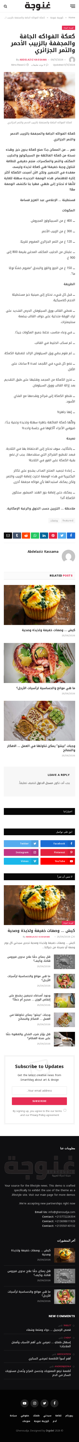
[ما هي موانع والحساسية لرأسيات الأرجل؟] (39, 663)
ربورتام (69, 1415)
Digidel (50, 1430)
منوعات (26, 1421)
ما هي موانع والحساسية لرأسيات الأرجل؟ (45, 688)
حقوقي (25, 1415)
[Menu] (72, 6)
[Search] (6, 6)
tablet (67, 1325)
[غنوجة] (37, 6)
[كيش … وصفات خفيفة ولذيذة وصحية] (39, 605)
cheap (67, 1338)
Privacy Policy (37, 1115)
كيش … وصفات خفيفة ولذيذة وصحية (48, 630)
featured (68, 520)
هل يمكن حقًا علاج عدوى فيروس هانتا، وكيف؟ (28, 959)
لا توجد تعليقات (38, 64)
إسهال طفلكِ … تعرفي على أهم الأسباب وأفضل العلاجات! (41, 1344)
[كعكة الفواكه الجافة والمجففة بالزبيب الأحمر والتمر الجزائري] (39, 95)
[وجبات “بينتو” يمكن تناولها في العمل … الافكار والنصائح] (39, 721)
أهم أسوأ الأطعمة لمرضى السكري (50, 1359)
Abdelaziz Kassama (33, 59)
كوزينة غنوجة (68, 27)
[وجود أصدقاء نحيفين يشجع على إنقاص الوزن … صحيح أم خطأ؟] (64, 1000)
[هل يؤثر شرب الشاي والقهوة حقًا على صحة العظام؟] (64, 1039)
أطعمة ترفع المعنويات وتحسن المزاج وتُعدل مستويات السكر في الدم (38, 1373)
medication (64, 1354)
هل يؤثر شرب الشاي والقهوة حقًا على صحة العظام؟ (28, 1036)
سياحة (13, 1415)
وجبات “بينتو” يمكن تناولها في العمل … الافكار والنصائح (41, 748)
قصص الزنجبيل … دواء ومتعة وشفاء (48, 1330)
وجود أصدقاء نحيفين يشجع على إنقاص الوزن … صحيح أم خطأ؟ (29, 997)
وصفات (54, 520)
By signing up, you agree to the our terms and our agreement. (38, 1113)
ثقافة (58, 1415)
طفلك (36, 1415)
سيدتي (47, 1415)
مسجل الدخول (45, 783)
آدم (55, 1421)
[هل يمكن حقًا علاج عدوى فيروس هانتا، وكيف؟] (64, 962)
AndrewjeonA (62, 1366)
